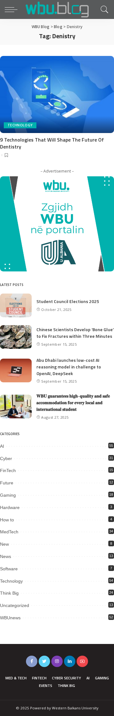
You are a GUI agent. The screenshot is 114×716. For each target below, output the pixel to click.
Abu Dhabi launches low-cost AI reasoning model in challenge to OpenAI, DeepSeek (68, 367)
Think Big (9, 593)
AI (2, 446)
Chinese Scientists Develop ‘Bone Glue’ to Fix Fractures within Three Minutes (75, 332)
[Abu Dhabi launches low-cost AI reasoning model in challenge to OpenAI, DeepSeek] (16, 370)
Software (9, 568)
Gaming (8, 495)
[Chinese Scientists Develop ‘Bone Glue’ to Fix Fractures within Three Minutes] (16, 337)
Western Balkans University (75, 708)
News (5, 556)
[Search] (103, 9)
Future (6, 482)
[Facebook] (31, 661)
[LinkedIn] (69, 661)
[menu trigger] (13, 9)
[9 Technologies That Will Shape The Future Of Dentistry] (57, 94)
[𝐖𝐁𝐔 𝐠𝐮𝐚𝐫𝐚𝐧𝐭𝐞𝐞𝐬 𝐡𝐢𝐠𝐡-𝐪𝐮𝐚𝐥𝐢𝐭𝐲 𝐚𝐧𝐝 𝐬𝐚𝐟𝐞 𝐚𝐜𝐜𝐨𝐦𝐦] (16, 406)
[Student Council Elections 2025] (16, 305)
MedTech (9, 531)
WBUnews (10, 617)
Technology (20, 125)
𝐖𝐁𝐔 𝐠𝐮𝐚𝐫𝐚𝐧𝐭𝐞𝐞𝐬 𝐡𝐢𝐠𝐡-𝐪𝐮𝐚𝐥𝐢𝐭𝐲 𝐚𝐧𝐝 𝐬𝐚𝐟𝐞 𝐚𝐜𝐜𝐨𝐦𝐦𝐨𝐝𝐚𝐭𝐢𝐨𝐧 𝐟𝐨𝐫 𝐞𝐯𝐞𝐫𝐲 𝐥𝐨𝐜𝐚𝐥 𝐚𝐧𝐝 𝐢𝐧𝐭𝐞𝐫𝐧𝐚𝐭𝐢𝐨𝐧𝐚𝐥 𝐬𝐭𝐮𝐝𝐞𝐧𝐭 (73, 402)
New (4, 544)
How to (7, 519)
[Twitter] (44, 661)
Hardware (10, 507)
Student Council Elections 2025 (67, 301)
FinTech (8, 470)
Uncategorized (14, 605)
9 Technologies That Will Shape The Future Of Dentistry (52, 143)
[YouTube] (82, 661)
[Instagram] (57, 661)
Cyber (6, 458)
